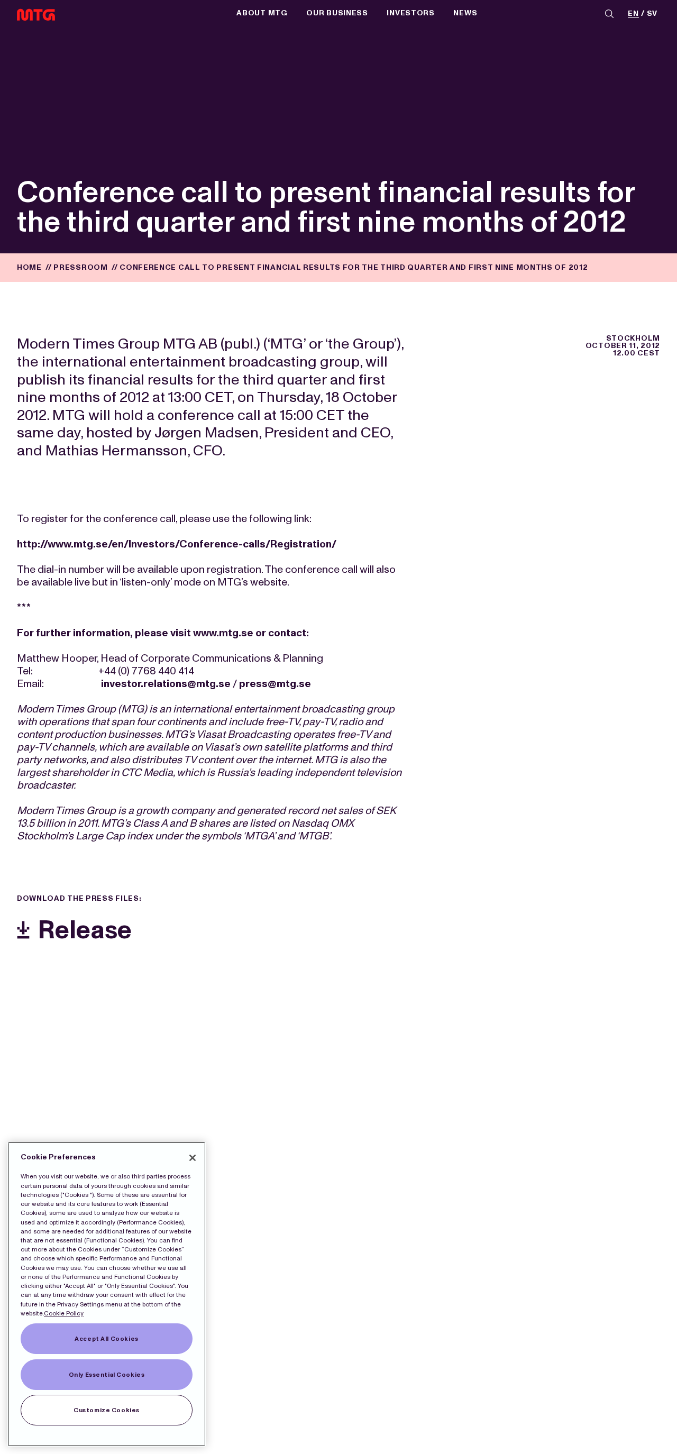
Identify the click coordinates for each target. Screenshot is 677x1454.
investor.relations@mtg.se (166, 683)
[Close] (192, 1157)
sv (652, 14)
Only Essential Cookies (107, 1374)
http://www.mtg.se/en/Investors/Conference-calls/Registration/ (176, 543)
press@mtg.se (275, 683)
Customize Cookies (107, 1410)
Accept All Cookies (106, 1338)
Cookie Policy (64, 1313)
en (633, 14)
